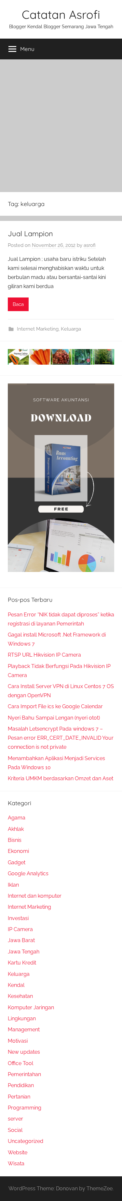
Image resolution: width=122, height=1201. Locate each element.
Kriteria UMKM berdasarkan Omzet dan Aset (60, 778)
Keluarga (71, 329)
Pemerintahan (24, 1074)
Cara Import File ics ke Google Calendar (55, 706)
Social (15, 1130)
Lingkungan (22, 1018)
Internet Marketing (38, 329)
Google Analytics (28, 873)
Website (17, 1152)
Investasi (18, 918)
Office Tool (20, 1063)
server (15, 1119)
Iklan (13, 885)
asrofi (90, 245)
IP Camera (20, 929)
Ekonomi (18, 851)
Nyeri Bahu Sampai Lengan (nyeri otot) (54, 718)
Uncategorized (25, 1141)
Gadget (16, 862)
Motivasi (18, 1041)
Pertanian (19, 1097)
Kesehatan (20, 996)
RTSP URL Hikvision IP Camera (44, 655)
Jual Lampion (30, 233)
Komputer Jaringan (31, 1007)
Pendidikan (21, 1085)
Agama (16, 818)
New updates (24, 1052)
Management (24, 1029)
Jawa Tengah (23, 952)
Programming (24, 1108)
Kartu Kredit (22, 963)
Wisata (16, 1163)
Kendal (16, 985)
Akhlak (16, 829)
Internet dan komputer (34, 896)
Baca (18, 304)
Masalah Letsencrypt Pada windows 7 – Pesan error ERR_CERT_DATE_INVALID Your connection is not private (61, 738)
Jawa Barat (21, 940)
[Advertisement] (61, 123)
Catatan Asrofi (61, 14)
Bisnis (14, 840)
